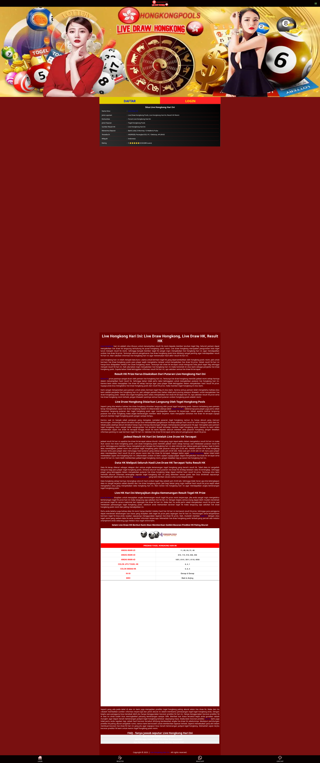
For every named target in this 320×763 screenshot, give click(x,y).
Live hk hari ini (107, 497)
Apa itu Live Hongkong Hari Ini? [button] (159, 736)
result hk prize (178, 409)
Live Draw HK (133, 111)
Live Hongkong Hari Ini (159, 752)
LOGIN (190, 101)
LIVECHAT (280, 761)
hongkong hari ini (140, 477)
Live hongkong (107, 346)
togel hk (203, 516)
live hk (207, 719)
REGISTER (120, 761)
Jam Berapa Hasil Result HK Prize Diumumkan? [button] (158, 739)
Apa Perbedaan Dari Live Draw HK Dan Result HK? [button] (159, 742)
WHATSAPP (200, 761)
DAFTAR (130, 101)
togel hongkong (196, 453)
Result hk (104, 378)
